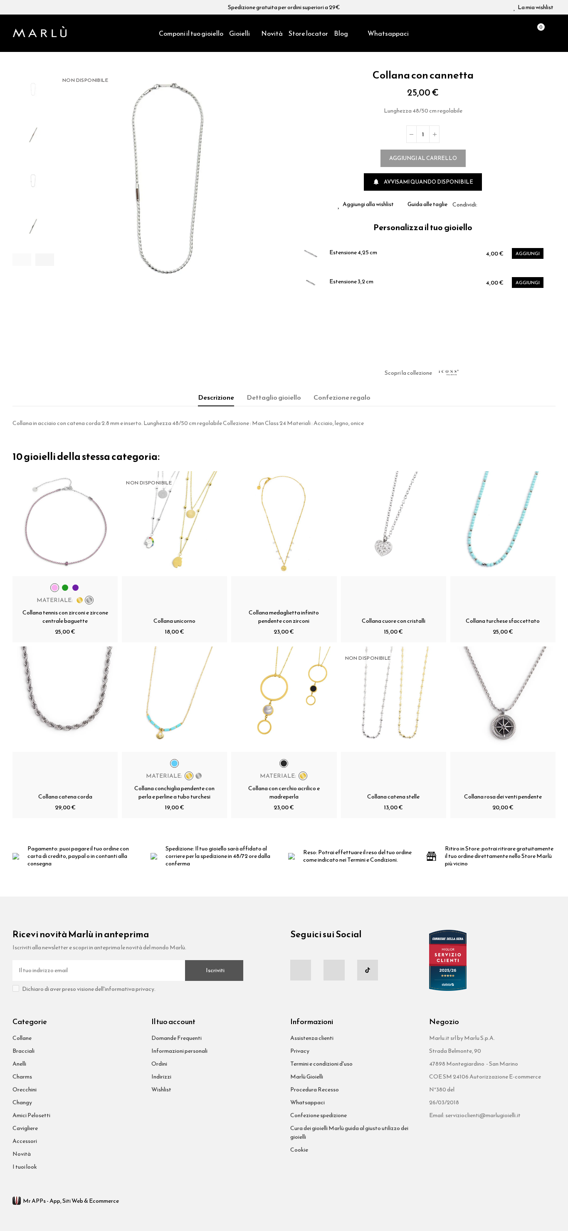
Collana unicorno (174, 621)
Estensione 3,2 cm (351, 281)
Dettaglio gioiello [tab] (274, 397)
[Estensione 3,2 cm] (310, 282)
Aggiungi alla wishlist (368, 204)
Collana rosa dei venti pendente (503, 796)
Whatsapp (504, 204)
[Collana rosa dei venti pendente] (503, 699)
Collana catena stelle (393, 796)
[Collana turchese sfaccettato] (503, 523)
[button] (21, 259)
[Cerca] (522, 33)
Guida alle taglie (427, 204)
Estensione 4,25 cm (353, 252)
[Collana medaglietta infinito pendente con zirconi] (283, 523)
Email (494, 204)
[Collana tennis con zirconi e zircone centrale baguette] (65, 523)
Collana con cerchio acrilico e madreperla (284, 792)
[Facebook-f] (300, 970)
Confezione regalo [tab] (342, 397)
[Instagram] (334, 970)
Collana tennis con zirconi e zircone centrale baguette (65, 616)
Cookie (299, 1149)
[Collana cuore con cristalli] (393, 523)
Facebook (484, 204)
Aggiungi (528, 253)
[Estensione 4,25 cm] (310, 253)
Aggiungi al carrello (423, 158)
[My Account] (551, 33)
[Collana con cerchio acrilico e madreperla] (283, 699)
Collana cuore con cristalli (393, 621)
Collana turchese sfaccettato (503, 621)
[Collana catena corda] (65, 699)
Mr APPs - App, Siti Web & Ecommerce (71, 1201)
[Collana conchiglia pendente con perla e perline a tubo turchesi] (174, 699)
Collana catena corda (65, 796)
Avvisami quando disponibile (423, 182)
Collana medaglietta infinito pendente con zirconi (284, 616)
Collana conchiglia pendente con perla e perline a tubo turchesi (174, 792)
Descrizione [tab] (216, 397)
